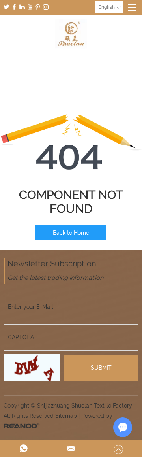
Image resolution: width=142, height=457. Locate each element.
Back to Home (71, 233)
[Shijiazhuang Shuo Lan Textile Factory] (71, 33)
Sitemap (66, 416)
